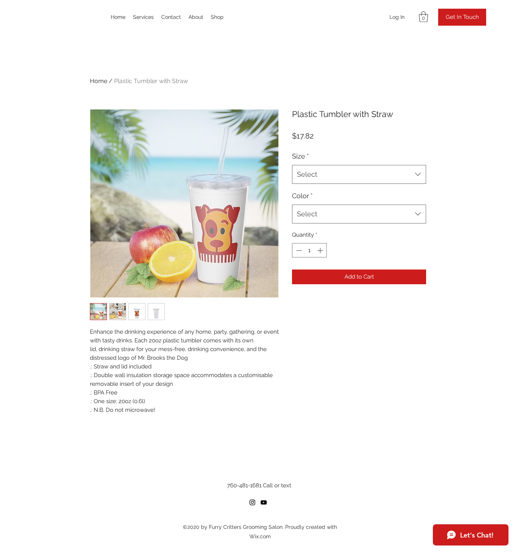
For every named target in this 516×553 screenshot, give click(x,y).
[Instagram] (252, 502)
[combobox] (359, 174)
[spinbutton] (309, 250)
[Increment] (321, 250)
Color (302, 196)
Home (98, 81)
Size (300, 156)
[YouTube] (263, 502)
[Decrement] (298, 250)
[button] (423, 16)
